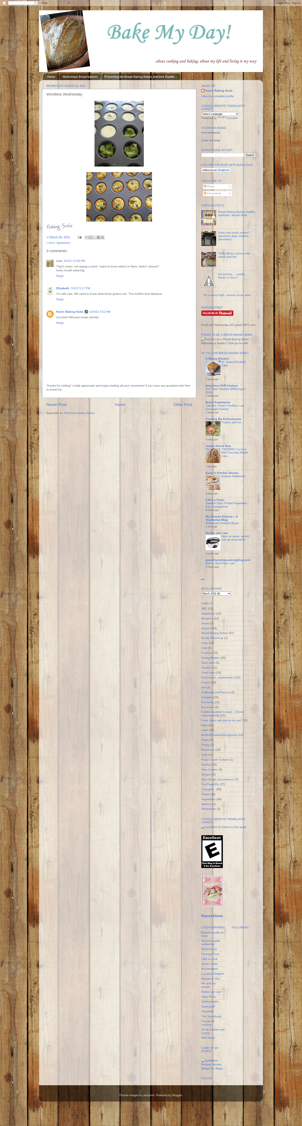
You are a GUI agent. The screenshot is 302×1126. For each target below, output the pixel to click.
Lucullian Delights (212, 973)
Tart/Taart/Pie (210, 784)
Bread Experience (218, 402)
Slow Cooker (209, 769)
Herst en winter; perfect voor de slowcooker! (235, 538)
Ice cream (207, 707)
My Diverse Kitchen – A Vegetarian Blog (222, 518)
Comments (213, 193)
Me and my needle (208, 985)
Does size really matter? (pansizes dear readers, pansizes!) (234, 236)
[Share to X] (95, 237)
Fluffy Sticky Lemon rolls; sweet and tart (234, 255)
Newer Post (56, 404)
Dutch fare (208, 672)
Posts (210, 186)
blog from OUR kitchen (222, 385)
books (205, 623)
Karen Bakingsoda (210, 132)
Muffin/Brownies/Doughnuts (219, 735)
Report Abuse (212, 916)
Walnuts (206, 804)
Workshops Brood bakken (79, 76)
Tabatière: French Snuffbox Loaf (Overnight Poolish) (225, 407)
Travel (205, 794)
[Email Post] (79, 237)
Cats (204, 647)
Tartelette (207, 1011)
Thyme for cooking (208, 1023)
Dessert (206, 667)
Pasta (205, 739)
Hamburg (207, 702)
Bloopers (207, 618)
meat (204, 730)
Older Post (182, 404)
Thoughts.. (208, 789)
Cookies (206, 652)
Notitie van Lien (217, 533)
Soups (205, 774)
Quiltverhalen (210, 1001)
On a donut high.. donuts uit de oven (227, 295)
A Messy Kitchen (217, 358)
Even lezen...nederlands (217, 677)
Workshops (208, 808)
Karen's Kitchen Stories (222, 472)
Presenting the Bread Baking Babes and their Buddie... (140, 76)
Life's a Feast (215, 499)
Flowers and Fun (231, 422)
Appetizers (63, 242)
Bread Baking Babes (214, 633)
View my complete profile (217, 96)
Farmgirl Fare (210, 954)
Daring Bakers (210, 657)
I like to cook (209, 958)
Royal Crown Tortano (215, 759)
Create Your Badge (210, 140)
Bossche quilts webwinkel (210, 942)
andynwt (148, 1095)
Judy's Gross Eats (218, 446)
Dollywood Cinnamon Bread (222, 523)
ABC (204, 608)
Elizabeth (62, 288)
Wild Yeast (208, 1037)
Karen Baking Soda (69, 311)
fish (203, 687)
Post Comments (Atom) (79, 413)
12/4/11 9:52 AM (100, 311)
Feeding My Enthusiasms (223, 419)
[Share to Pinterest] (102, 237)
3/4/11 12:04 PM (74, 260)
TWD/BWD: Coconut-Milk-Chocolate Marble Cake (234, 453)
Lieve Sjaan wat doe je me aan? (222, 720)
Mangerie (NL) (210, 978)
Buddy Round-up (212, 638)
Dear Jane (208, 662)
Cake (204, 643)
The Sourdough (211, 1016)
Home (51, 76)
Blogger (177, 1095)
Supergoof (208, 1006)
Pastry (205, 744)
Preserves (207, 749)
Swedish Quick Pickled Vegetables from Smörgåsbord (226, 505)
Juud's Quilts (209, 963)
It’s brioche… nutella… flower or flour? (233, 276)
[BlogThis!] (91, 237)
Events (205, 682)
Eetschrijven (209, 949)
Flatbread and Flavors (215, 692)
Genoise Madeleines (233, 476)
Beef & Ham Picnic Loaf (220, 563)
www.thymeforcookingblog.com (228, 560)
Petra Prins (208, 996)
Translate (232, 118)
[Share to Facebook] (99, 237)
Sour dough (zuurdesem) (217, 779)
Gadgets (206, 697)
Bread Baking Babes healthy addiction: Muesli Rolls (236, 213)
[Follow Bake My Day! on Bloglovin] (216, 171)
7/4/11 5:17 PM (80, 288)
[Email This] (87, 237)
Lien (59, 260)
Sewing (206, 764)
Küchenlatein (209, 968)
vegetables (208, 799)
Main (204, 725)
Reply (60, 275)
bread (205, 628)
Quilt (204, 754)
